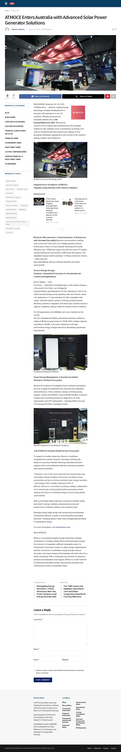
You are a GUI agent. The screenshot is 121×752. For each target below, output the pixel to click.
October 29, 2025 (34, 29)
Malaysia (22, 209)
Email (37, 660)
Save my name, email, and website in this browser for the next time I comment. (60, 671)
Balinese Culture (12, 185)
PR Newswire (15, 11)
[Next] (62, 229)
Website (65, 660)
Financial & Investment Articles (15, 132)
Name (37, 649)
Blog (7, 113)
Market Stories (11, 213)
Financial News (11, 138)
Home (7, 11)
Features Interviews (14, 126)
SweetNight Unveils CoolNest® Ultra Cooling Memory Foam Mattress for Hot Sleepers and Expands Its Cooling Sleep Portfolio (45, 729)
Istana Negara (11, 209)
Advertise (97, 748)
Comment (38, 619)
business (9, 193)
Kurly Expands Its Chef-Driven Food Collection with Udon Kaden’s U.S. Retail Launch (81, 204)
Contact (113, 748)
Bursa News (10, 117)
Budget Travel (22, 189)
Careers (105, 748)
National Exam (11, 217)
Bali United (10, 189)
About (89, 748)
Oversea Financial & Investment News (14, 157)
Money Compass (18, 29)
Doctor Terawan (12, 205)
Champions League (13, 197)
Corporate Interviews (15, 122)
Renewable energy (13, 228)
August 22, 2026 (52, 222)
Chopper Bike (11, 201)
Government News (13, 143)
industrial (24, 205)
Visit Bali (9, 232)
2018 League (10, 181)
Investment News (13, 147)
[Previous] (58, 229)
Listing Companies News (15, 152)
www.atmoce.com (63, 527)
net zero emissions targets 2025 (16, 223)
